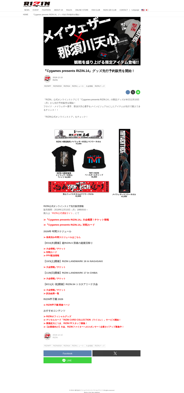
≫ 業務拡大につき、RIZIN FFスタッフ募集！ (65, 323)
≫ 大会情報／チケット (55, 249)
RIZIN (55, 80)
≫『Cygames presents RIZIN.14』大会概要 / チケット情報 (76, 219)
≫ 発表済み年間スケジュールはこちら (62, 237)
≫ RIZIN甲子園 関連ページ (57, 305)
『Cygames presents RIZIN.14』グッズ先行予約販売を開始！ (89, 71)
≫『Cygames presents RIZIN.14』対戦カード (69, 224)
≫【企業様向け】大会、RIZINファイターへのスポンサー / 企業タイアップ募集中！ (84, 327)
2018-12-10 (58, 77)
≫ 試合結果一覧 (51, 293)
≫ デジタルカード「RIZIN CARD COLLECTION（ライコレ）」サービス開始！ (82, 320)
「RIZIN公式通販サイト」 (62, 213)
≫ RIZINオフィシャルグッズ (57, 316)
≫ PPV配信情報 (51, 255)
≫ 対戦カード (50, 252)
